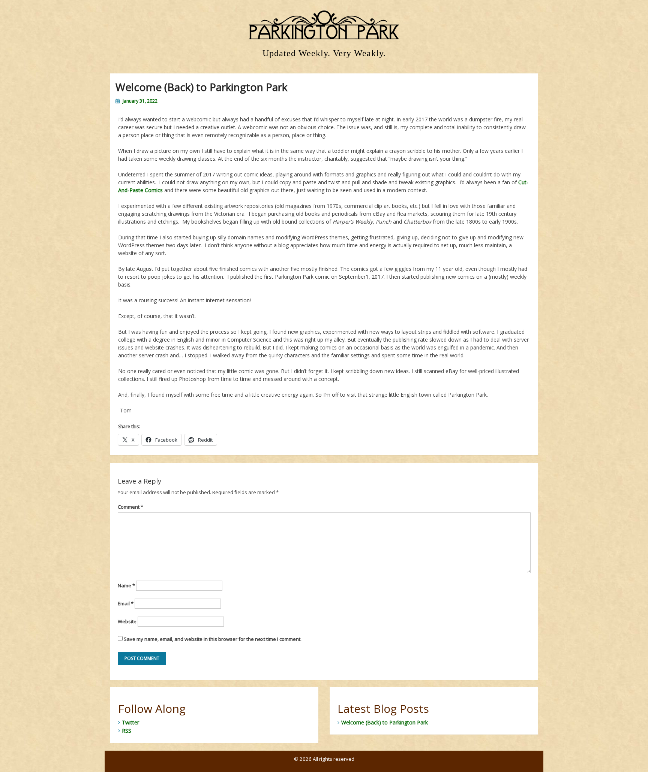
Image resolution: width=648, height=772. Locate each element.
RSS (126, 730)
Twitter (130, 722)
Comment (130, 506)
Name (126, 585)
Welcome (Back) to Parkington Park (384, 722)
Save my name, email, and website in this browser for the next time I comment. (213, 639)
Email (126, 603)
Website (127, 621)
